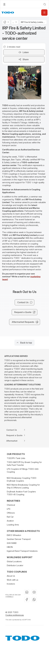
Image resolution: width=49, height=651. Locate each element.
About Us (11, 576)
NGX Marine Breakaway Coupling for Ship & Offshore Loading (23, 486)
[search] (45, 4)
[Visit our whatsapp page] (34, 599)
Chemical (11, 505)
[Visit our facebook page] (26, 599)
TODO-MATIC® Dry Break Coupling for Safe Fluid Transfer (24, 463)
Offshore (11, 513)
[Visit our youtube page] (34, 592)
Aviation (10, 521)
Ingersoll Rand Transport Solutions (22, 551)
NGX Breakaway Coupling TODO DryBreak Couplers (21, 479)
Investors (11, 584)
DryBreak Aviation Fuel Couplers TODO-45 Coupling (21, 493)
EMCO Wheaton (14, 535)
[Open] (44, 12)
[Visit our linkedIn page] (26, 592)
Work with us (12, 580)
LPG (8, 509)
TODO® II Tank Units (16, 458)
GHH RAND (12, 543)
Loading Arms (13, 525)
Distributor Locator (15, 565)
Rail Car (10, 517)
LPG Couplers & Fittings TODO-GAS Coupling (23, 470)
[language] (4, 4)
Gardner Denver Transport (19, 539)
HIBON (10, 547)
